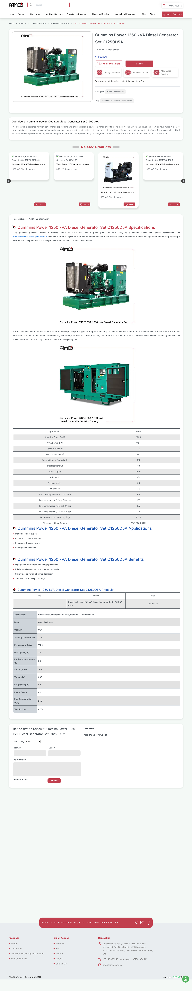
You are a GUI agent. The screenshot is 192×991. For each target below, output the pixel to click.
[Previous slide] (183, 181)
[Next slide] (9, 181)
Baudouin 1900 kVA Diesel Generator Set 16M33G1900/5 (28, 164)
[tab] (19, 220)
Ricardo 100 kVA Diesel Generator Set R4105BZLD (118, 192)
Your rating (20, 741)
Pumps (21, 14)
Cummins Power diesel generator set (30, 236)
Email (51, 748)
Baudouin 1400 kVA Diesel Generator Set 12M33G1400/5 (162, 164)
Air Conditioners (53, 14)
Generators (35, 14)
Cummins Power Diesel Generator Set (117, 101)
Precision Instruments (76, 14)
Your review (20, 759)
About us (154, 14)
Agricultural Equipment (125, 14)
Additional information (39, 219)
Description (19, 219)
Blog (144, 14)
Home (11, 14)
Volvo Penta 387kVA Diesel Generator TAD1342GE (73, 164)
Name (17, 748)
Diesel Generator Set (59, 23)
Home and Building (100, 14)
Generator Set (39, 23)
